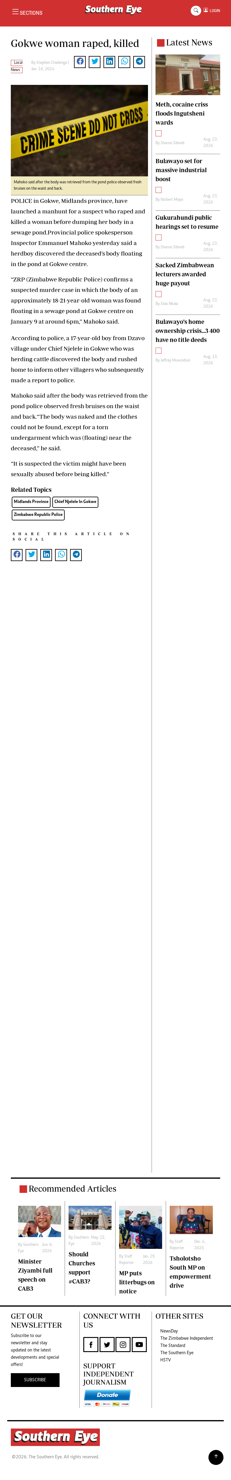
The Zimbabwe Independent (186, 1338)
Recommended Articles (72, 1188)
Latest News (189, 42)
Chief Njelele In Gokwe (75, 502)
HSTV (165, 1360)
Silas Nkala (169, 304)
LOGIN (214, 10)
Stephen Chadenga (51, 63)
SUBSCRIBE (35, 1380)
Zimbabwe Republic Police (38, 515)
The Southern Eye (176, 1353)
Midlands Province (31, 502)
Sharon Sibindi (172, 143)
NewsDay (169, 1331)
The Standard (172, 1345)
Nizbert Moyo (172, 200)
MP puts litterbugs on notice (137, 1282)
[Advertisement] (79, 876)
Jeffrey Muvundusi (175, 360)
